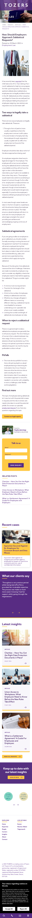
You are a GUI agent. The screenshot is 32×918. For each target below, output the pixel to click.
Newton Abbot (22, 827)
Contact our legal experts (12, 416)
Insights (10, 24)
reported (18, 81)
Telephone (7, 454)
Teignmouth (21, 829)
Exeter (19, 824)
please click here (7, 903)
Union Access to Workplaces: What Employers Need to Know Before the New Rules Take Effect (15, 492)
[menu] (28, 915)
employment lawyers (9, 408)
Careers (4, 832)
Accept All (9, 909)
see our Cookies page (19, 900)
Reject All (23, 909)
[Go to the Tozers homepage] (16, 5)
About (4, 837)
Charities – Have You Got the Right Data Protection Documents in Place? (15, 483)
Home (4, 24)
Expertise (5, 827)
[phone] (12, 915)
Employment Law (9, 45)
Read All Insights (10, 756)
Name (6, 447)
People (4, 829)
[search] (4, 915)
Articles (18, 24)
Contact (4, 839)
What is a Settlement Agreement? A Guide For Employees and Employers (16, 500)
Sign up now (14, 777)
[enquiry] (20, 915)
